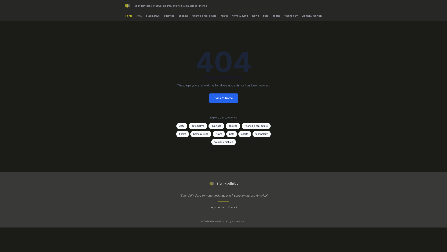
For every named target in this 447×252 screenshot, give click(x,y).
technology (291, 15)
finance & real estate (204, 15)
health (224, 15)
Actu (139, 15)
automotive (153, 15)
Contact (232, 207)
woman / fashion (312, 15)
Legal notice (217, 207)
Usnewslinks (227, 183)
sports (276, 15)
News (255, 15)
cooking (183, 15)
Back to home (223, 98)
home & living (240, 15)
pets (265, 15)
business (169, 15)
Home (128, 15)
